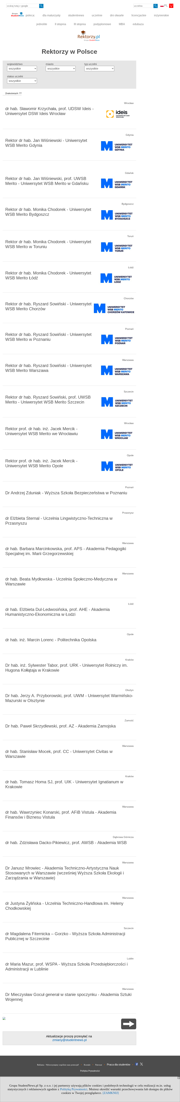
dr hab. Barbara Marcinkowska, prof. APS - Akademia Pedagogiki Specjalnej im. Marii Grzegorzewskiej (65, 551)
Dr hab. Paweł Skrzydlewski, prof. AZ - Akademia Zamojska (60, 726)
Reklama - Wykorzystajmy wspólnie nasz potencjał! (58, 1065)
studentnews (76, 15)
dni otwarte (117, 15)
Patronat (98, 1065)
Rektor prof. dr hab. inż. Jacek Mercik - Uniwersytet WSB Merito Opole (41, 463)
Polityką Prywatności (73, 1089)
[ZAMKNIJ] (111, 1093)
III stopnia (80, 24)
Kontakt (87, 1065)
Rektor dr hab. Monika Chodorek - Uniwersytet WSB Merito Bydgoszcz (48, 212)
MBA (122, 24)
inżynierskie (161, 15)
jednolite (41, 24)
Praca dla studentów (118, 1064)
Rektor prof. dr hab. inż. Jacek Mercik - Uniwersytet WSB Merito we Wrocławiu (41, 431)
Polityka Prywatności (90, 1071)
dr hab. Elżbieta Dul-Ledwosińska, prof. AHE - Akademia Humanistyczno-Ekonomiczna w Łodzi (57, 612)
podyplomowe (102, 24)
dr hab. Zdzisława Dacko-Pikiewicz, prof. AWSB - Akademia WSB (66, 842)
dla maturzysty (51, 15)
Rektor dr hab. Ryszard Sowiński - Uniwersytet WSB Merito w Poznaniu (48, 337)
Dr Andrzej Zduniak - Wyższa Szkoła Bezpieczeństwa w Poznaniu (66, 492)
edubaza (138, 24)
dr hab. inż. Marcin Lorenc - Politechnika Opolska (50, 639)
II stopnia (60, 24)
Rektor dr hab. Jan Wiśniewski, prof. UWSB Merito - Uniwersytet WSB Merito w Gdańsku (46, 181)
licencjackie (138, 15)
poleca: (30, 15)
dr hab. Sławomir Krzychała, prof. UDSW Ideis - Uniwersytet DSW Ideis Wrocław (49, 111)
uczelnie (97, 15)
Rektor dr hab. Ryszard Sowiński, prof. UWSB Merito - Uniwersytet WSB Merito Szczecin (48, 399)
